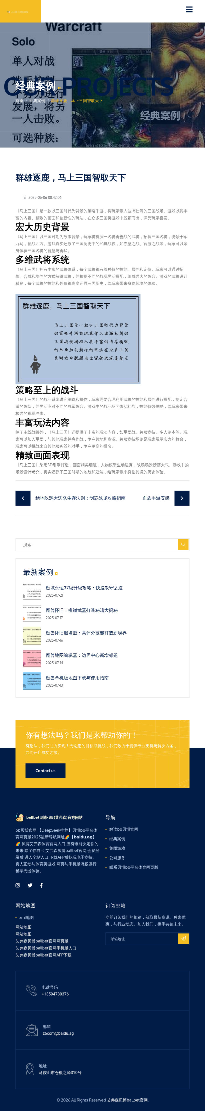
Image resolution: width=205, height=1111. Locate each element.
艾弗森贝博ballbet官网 (127, 1099)
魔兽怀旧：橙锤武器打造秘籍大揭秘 (82, 610)
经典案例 (37, 100)
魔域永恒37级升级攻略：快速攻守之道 (84, 587)
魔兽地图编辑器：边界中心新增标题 (82, 655)
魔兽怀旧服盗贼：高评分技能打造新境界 (86, 632)
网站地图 (24, 926)
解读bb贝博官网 (123, 829)
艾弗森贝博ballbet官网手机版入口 (46, 947)
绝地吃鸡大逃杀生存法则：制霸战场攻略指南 (81, 498)
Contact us (46, 770)
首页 (20, 100)
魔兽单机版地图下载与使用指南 (77, 677)
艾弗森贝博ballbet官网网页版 (42, 940)
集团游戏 (117, 848)
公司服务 (117, 857)
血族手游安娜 (156, 498)
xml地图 (26, 917)
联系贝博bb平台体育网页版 (133, 867)
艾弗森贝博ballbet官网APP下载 (44, 954)
